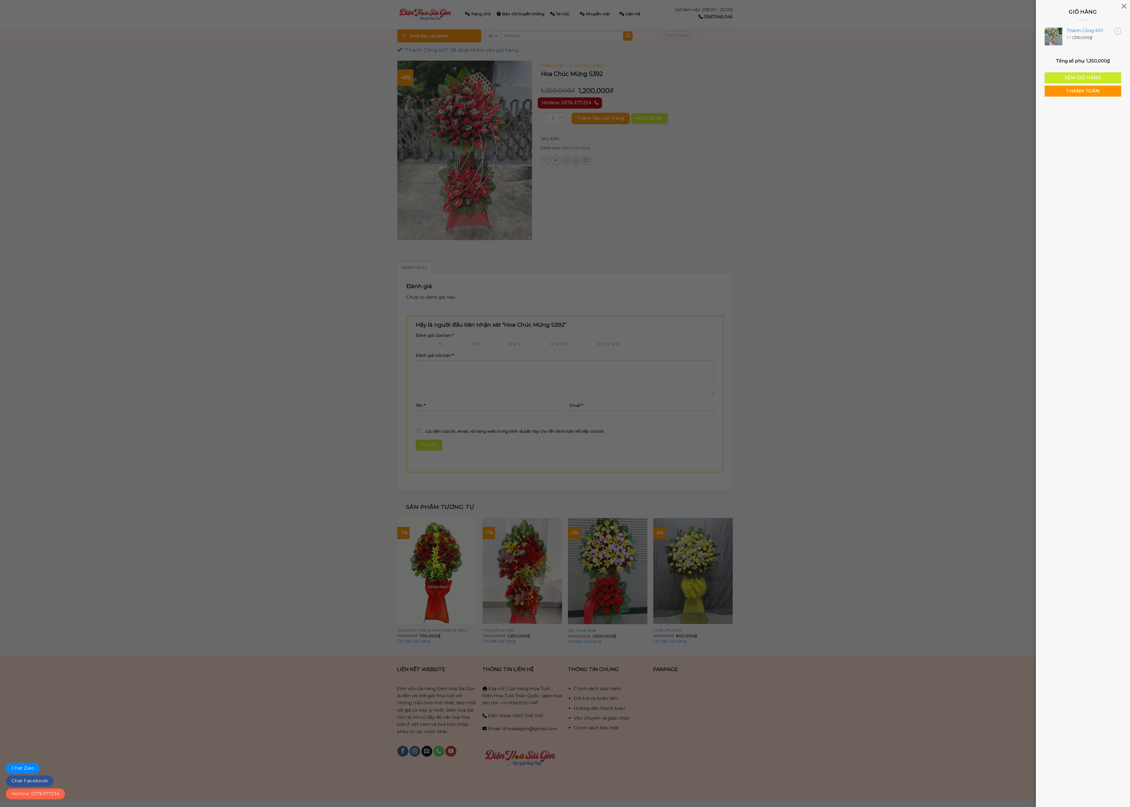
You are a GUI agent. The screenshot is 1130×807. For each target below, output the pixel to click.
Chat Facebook (29, 780)
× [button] (1117, 31)
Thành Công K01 (1085, 30)
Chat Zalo (22, 768)
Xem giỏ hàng (1083, 77)
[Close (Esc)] (1124, 6)
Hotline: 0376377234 (35, 793)
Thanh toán (1082, 91)
